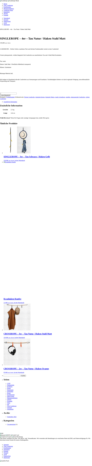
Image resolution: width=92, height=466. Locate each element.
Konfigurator (7, 7)
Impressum (7, 24)
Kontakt (6, 15)
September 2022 (11, 417)
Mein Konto (10, 396)
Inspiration (7, 12)
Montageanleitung (9, 8)
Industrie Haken (49, 97)
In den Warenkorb (5, 95)
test (8, 404)
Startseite (6, 444)
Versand (6, 20)
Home (5, 4)
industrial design (40, 97)
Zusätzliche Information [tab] (10, 102)
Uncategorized (11, 424)
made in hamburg (60, 97)
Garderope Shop (8, 10)
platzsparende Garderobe (78, 97)
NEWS (6, 13)
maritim (68, 97)
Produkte (9, 401)
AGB (5, 23)
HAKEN (9, 386)
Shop (8, 403)
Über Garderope (8, 5)
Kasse (9, 393)
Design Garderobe (29, 97)
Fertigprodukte (10, 97)
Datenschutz (7, 21)
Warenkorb (7, 18)
